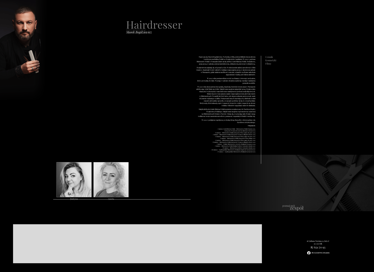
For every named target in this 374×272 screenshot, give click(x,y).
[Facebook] (308, 252)
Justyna (74, 198)
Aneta (111, 198)
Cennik (269, 56)
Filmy (268, 63)
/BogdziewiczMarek (320, 253)
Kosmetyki (270, 60)
